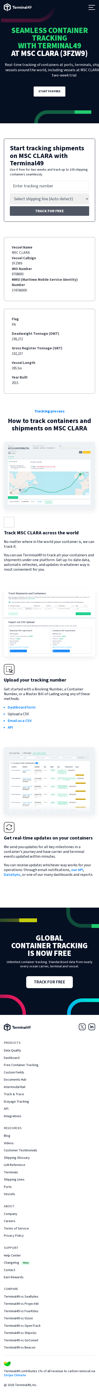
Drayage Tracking (16, 1101)
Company (10, 1214)
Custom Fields (14, 1072)
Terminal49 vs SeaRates (21, 1296)
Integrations (12, 1116)
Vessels (9, 1194)
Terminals (11, 1172)
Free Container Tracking (21, 1065)
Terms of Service (16, 1228)
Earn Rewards (14, 1277)
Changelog (16, 1262)
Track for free (49, 211)
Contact (9, 1270)
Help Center (12, 1255)
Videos (9, 1143)
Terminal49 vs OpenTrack (22, 1325)
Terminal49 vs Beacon (19, 1347)
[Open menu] (91, 7)
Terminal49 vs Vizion (18, 1318)
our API (77, 869)
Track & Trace (14, 1094)
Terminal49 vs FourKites (21, 1311)
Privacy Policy (14, 1235)
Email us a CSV (20, 720)
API (10, 727)
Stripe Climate (15, 1375)
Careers (9, 1221)
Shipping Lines (14, 1179)
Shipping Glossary (17, 1157)
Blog (7, 1135)
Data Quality (12, 1050)
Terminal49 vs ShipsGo (20, 1333)
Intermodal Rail (14, 1087)
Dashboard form (22, 707)
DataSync (12, 874)
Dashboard (11, 1058)
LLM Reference (14, 1165)
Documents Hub (15, 1079)
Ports (8, 1187)
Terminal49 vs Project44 (21, 1303)
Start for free (49, 91)
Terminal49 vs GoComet (21, 1340)
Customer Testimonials (20, 1150)
